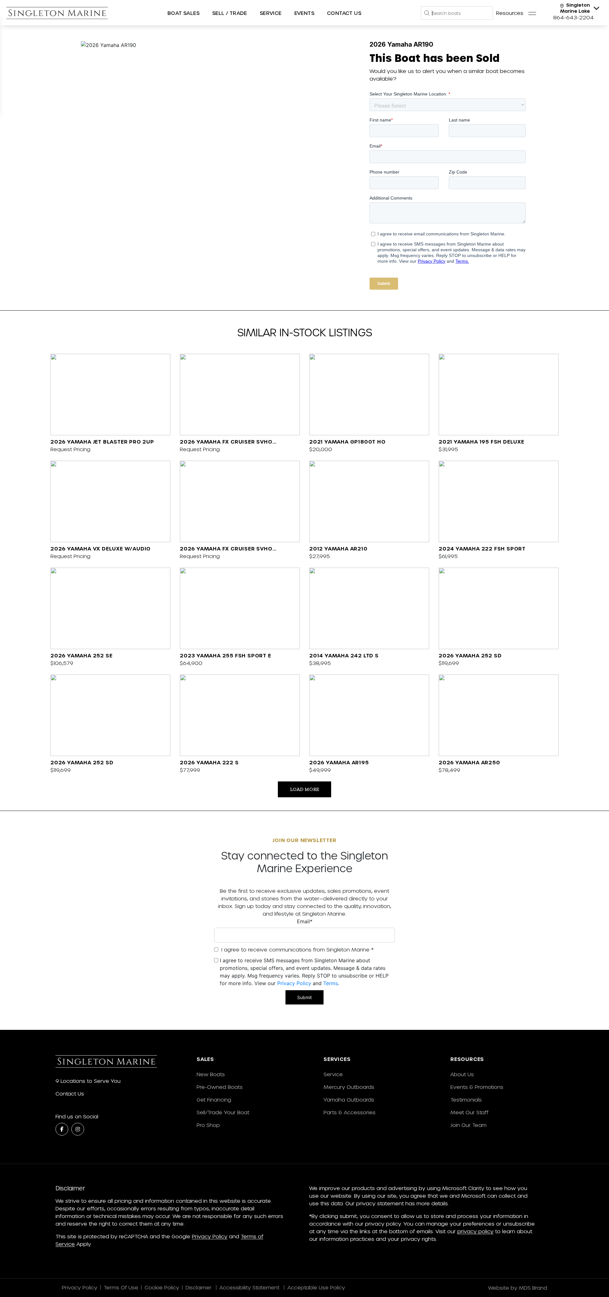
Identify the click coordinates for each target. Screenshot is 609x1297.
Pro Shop (208, 1125)
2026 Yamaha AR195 (339, 762)
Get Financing (214, 1099)
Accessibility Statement (250, 1287)
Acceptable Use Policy (317, 1287)
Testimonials (466, 1099)
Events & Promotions (476, 1087)
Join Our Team (468, 1125)
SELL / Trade (229, 13)
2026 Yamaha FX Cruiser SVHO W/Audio (226, 441)
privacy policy (475, 1231)
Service (333, 1074)
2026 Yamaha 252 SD (470, 655)
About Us (462, 1074)
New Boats (211, 1074)
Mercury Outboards (349, 1087)
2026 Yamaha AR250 (469, 762)
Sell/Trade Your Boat (223, 1112)
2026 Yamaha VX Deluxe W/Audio (100, 548)
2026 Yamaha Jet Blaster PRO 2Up (102, 441)
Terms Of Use (121, 1287)
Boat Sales (183, 13)
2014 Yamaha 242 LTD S (344, 655)
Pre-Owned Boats (220, 1087)
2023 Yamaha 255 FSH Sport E (225, 655)
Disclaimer (199, 1287)
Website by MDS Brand (517, 1288)
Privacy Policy (294, 983)
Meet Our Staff (469, 1112)
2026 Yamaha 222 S (209, 762)
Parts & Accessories (350, 1112)
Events (304, 13)
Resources (509, 13)
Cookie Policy (162, 1287)
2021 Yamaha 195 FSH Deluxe (481, 441)
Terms (330, 983)
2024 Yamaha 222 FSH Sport (482, 548)
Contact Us (344, 13)
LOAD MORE (304, 789)
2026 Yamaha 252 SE (81, 655)
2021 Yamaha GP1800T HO (347, 441)
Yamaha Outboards (349, 1099)
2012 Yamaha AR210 (338, 548)
